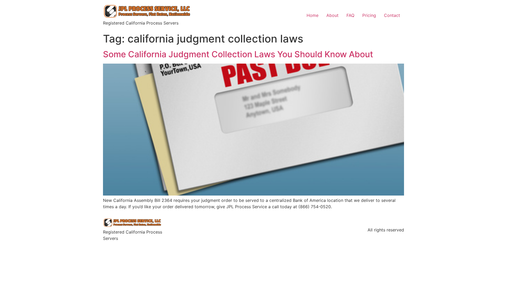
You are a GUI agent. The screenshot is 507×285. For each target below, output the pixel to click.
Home (312, 15)
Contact (392, 15)
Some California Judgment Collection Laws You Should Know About (238, 54)
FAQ (350, 15)
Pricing (369, 15)
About (332, 15)
